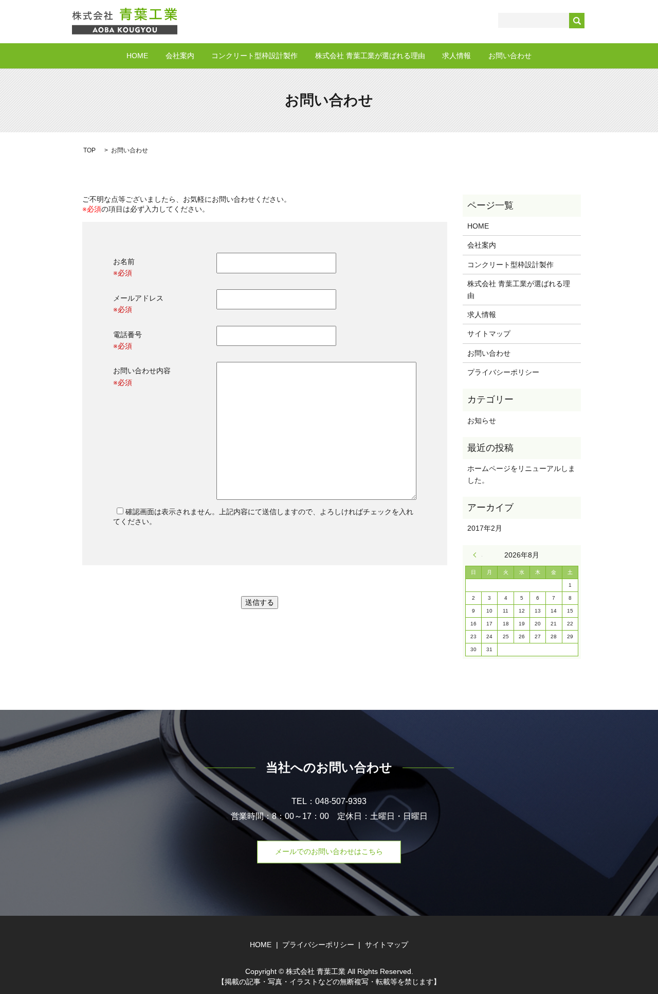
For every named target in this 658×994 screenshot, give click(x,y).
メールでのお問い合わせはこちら (329, 851)
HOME (137, 55)
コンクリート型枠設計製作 (254, 55)
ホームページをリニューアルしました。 (521, 474)
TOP (89, 150)
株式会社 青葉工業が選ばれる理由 (370, 55)
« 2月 (477, 555)
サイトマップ (488, 333)
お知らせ (481, 420)
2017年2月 (484, 528)
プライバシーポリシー (503, 372)
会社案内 (180, 55)
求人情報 (456, 55)
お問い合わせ (510, 55)
